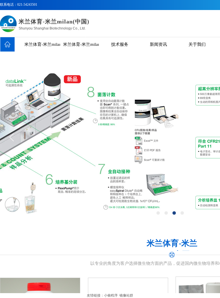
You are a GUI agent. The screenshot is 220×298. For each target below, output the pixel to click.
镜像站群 (126, 295)
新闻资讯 (158, 44)
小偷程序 (111, 295)
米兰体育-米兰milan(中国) (42, 44)
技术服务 (119, 44)
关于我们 (197, 44)
